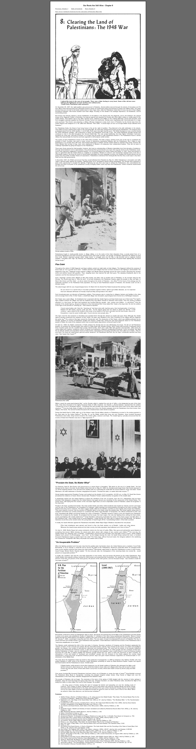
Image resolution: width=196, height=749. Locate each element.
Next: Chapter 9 (90, 8)
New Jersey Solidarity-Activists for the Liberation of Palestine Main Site (78, 11)
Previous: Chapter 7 (61, 8)
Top (98, 746)
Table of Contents (76, 8)
